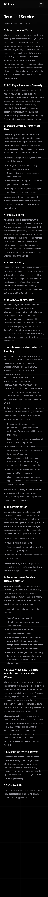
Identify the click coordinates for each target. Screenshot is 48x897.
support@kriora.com (25, 797)
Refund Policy (10, 285)
